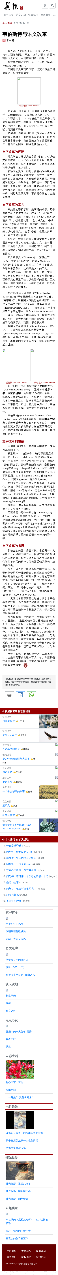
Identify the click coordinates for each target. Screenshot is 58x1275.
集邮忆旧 (11, 1089)
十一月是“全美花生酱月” (19, 1097)
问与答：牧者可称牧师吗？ (21, 888)
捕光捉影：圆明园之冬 (18, 1191)
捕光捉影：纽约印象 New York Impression (16, 826)
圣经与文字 (12, 882)
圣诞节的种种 (13, 900)
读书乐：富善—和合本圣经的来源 (24, 1132)
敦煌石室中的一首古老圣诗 (21, 870)
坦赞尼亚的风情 (14, 923)
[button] (9, 694)
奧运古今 (7, 781)
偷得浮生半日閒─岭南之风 (20, 974)
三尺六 (6, 805)
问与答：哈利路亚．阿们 (20, 851)
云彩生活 (12, 1056)
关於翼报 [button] (12, 1251)
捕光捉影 (12, 1157)
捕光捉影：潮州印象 (17, 1198)
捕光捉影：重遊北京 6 (18, 1183)
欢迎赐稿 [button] (41, 1251)
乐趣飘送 (12, 1208)
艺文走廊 (21, 14)
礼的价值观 (8, 815)
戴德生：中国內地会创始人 (21, 857)
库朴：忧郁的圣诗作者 (18, 1230)
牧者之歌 (11, 1039)
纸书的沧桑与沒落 (16, 1148)
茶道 (8, 1046)
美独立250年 (9, 734)
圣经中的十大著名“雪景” (19, 1031)
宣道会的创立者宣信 (17, 1238)
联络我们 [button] (12, 1256)
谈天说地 (33, 14)
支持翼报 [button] (26, 1251)
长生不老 (11, 995)
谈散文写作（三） (16, 967)
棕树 (8, 1003)
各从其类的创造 (11, 748)
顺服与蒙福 (12, 894)
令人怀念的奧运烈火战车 (16, 758)
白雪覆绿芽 (8, 720)
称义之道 (11, 1010)
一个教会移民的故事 (13, 791)
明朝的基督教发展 (16, 931)
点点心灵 (46, 14)
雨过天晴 (7, 772)
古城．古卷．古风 (16, 938)
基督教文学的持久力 (17, 959)
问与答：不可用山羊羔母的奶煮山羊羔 (27, 876)
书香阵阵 (12, 1106)
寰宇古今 (8, 14)
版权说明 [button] (26, 1256)
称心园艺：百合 (14, 1082)
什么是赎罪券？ (15, 845)
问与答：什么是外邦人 (18, 864)
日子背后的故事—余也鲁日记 (22, 1140)
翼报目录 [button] (41, 1256)
